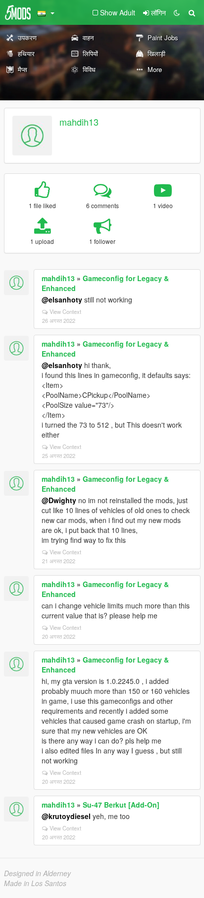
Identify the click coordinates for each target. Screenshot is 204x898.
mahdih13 (79, 121)
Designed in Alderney (37, 873)
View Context (65, 311)
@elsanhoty (62, 299)
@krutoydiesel (66, 816)
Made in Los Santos (35, 883)
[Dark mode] (177, 12)
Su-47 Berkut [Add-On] (121, 805)
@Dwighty (59, 500)
